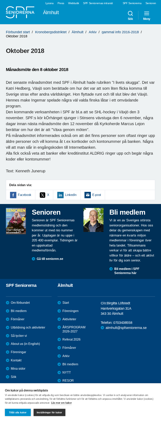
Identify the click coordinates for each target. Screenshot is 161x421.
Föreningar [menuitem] (18, 352)
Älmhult (77, 32)
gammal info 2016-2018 (120, 32)
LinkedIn (70, 195)
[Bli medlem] (93, 220)
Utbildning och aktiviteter (28, 327)
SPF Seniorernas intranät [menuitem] (98, 3)
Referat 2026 (71, 339)
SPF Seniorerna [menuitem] (132, 3)
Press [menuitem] (61, 3)
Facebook (24, 195)
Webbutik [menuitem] (73, 3)
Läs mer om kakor (61, 402)
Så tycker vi (19, 335)
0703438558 (122, 323)
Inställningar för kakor (49, 412)
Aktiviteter (69, 319)
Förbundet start (18, 32)
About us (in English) (25, 343)
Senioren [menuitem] (150, 3)
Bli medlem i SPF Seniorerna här (126, 271)
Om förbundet (20, 302)
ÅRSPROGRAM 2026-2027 (73, 329)
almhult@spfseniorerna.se (126, 328)
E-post (96, 195)
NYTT (66, 372)
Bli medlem (19, 311)
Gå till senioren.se (50, 258)
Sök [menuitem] (130, 18)
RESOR (68, 380)
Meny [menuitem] (146, 18)
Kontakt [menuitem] (16, 360)
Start (65, 302)
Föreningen (70, 311)
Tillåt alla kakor (18, 412)
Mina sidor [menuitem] (18, 368)
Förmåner (17, 319)
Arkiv (93, 32)
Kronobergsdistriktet (51, 32)
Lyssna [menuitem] (49, 3)
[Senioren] (16, 221)
